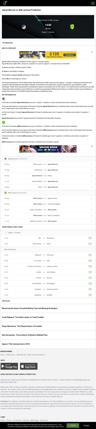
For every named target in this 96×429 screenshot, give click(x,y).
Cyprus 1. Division (48, 32)
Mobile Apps (34, 420)
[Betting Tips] (9, 366)
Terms (2, 420)
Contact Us (44, 420)
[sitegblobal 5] (48, 149)
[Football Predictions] (4, 3)
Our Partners (17, 420)
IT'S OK (72, 425)
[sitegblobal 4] (48, 55)
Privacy (8, 420)
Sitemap (26, 420)
